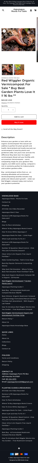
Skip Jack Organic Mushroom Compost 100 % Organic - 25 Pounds (18, 276)
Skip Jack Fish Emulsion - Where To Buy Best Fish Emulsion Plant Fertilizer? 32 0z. (18, 270)
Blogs (4, 222)
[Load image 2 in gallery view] (19, 69)
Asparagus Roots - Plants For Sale (15, 199)
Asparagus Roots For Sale (21, 457)
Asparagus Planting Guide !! (12, 287)
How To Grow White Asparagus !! (14, 232)
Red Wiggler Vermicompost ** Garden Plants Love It (16, 282)
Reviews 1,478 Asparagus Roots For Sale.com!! (15, 217)
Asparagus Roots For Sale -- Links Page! (17, 235)
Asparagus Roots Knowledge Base (15, 325)
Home (4, 335)
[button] (3, 10)
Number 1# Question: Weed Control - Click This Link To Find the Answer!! (18, 249)
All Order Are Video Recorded (13, 209)
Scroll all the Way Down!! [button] (13, 129)
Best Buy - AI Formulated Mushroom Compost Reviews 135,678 (16, 291)
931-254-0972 (11, 379)
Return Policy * (7, 319)
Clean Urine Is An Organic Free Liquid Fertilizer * (16, 255)
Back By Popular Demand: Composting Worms (17, 264)
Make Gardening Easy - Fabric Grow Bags (18, 260)
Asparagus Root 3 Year (10, 212)
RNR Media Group (23, 460)
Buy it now (19, 122)
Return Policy (7, 361)
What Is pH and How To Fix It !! (13, 239)
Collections (6, 342)
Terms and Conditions (10, 358)
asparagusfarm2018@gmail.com (20, 382)
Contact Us (6, 202)
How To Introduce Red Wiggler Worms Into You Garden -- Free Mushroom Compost (18, 308)
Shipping (4, 102)
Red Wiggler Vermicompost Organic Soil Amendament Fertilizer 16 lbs (17, 314)
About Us (5, 322)
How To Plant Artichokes (11, 225)
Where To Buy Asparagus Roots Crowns (17, 228)
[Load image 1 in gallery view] (7, 69)
